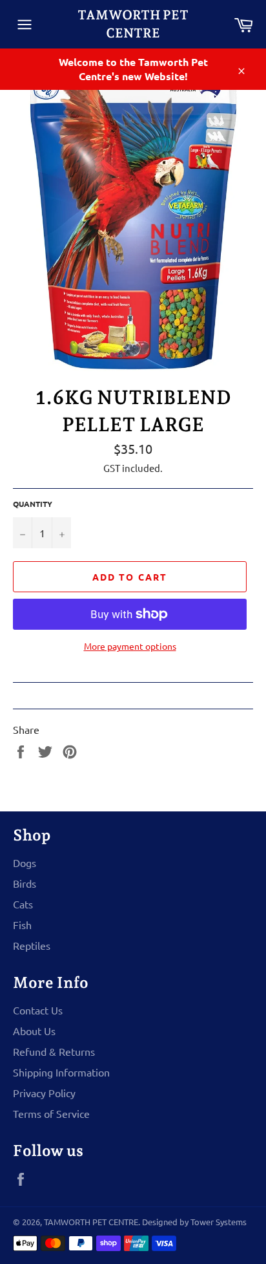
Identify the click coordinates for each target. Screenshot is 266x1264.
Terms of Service (51, 1113)
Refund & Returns (54, 1051)
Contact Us (38, 1009)
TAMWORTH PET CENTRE (133, 24)
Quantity (32, 503)
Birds (24, 883)
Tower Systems (218, 1221)
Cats (23, 903)
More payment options (130, 646)
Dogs (24, 862)
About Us (34, 1030)
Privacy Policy (44, 1092)
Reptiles (31, 945)
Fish (22, 924)
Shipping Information (61, 1072)
